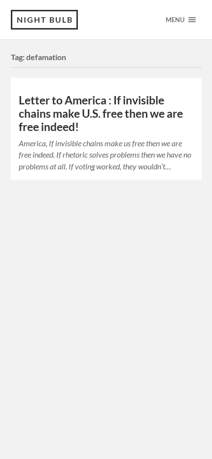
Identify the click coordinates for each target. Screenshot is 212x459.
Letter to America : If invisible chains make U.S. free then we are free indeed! (101, 113)
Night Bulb (45, 19)
